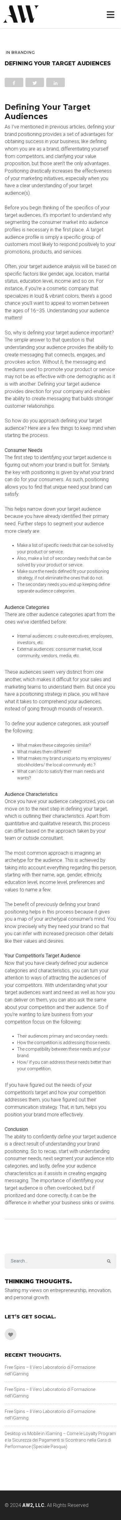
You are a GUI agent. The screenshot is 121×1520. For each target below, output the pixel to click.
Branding (23, 52)
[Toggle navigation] (111, 14)
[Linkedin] (10, 1334)
